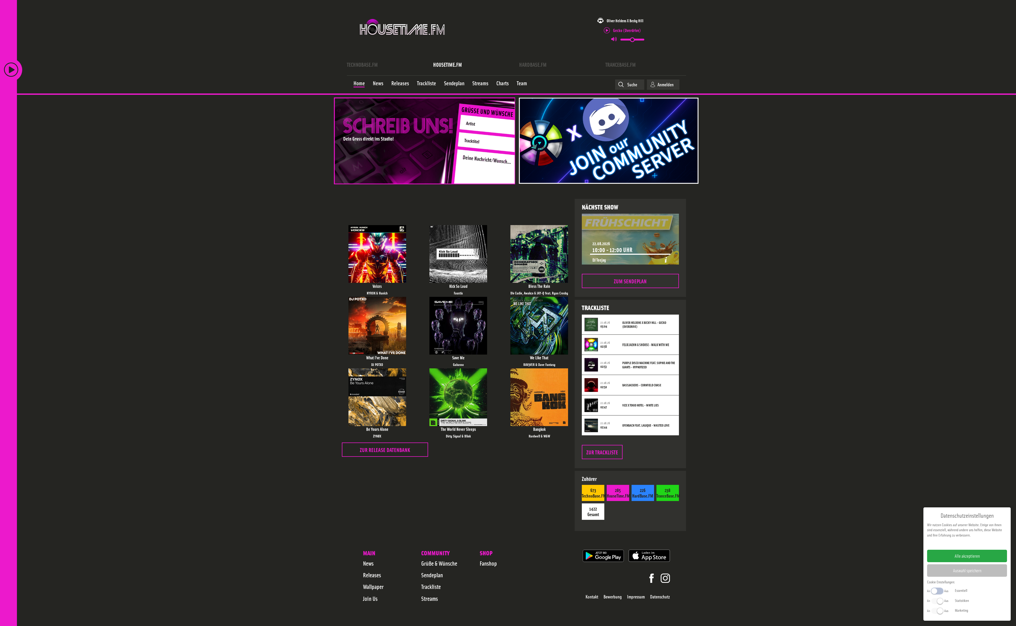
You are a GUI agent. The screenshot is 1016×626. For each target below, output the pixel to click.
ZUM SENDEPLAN (630, 280)
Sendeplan (432, 574)
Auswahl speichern (967, 570)
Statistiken (962, 600)
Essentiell (961, 590)
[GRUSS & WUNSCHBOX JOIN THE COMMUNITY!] (516, 141)
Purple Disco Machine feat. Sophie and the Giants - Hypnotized (648, 365)
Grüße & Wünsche (439, 563)
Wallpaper (373, 586)
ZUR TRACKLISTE (602, 451)
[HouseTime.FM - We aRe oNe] (402, 40)
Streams (429, 598)
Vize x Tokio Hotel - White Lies (640, 405)
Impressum (636, 597)
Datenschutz (660, 597)
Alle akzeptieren (967, 555)
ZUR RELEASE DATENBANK (385, 449)
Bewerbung (613, 597)
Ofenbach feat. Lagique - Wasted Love (645, 425)
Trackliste (431, 586)
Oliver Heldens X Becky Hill (625, 20)
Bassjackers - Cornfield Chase (641, 385)
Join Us (370, 598)
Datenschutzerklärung (976, 543)
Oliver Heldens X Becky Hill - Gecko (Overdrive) (644, 324)
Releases (372, 574)
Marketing (961, 610)
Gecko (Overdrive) (627, 30)
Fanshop (488, 563)
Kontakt (592, 597)
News (368, 563)
